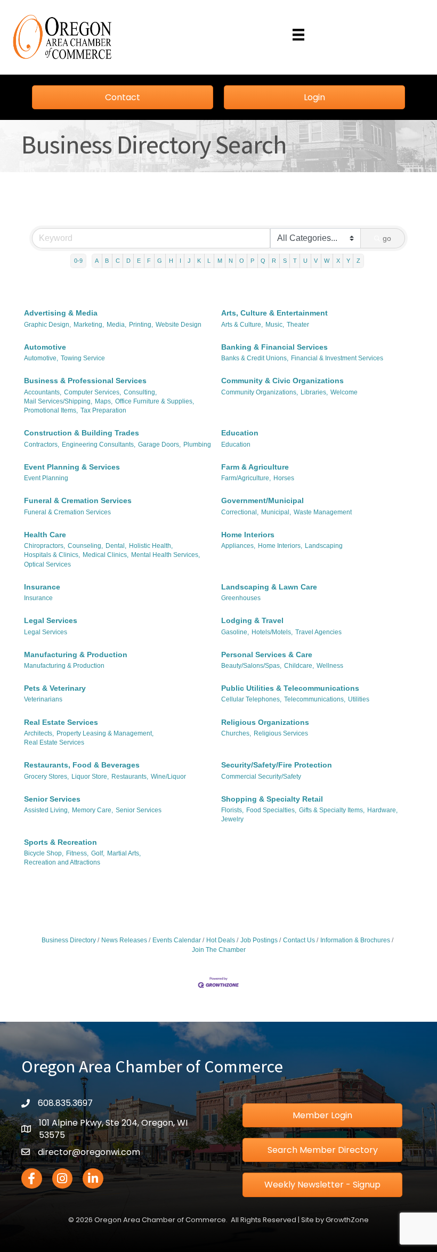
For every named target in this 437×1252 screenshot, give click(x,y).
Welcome (344, 392)
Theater (298, 324)
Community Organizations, (259, 392)
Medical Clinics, (105, 555)
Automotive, (41, 358)
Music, (274, 324)
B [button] (107, 260)
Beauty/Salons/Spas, (251, 665)
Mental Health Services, (165, 555)
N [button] (231, 260)
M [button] (219, 260)
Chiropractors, (44, 546)
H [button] (171, 260)
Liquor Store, (90, 776)
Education (239, 433)
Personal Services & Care (266, 654)
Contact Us (299, 940)
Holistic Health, (151, 546)
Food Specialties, (271, 810)
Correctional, (239, 512)
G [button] (159, 260)
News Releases (124, 940)
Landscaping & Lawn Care (269, 587)
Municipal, (276, 512)
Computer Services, (92, 392)
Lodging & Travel (252, 620)
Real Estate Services (61, 722)
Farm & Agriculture (255, 467)
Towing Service (83, 358)
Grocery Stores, (46, 776)
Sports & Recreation (60, 842)
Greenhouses (241, 598)
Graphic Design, (47, 324)
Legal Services (50, 620)
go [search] (387, 238)
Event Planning (46, 478)
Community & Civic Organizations (282, 380)
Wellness (330, 665)
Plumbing (197, 444)
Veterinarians (43, 699)
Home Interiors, (280, 546)
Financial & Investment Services (337, 358)
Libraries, (314, 392)
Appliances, (238, 546)
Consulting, (140, 392)
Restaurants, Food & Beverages (82, 765)
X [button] (338, 260)
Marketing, (89, 324)
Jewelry (232, 819)
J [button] (189, 260)
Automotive (45, 347)
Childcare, (299, 665)
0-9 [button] (78, 260)
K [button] (199, 260)
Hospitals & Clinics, (52, 555)
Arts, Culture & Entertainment (274, 313)
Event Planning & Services (72, 467)
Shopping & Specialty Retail (272, 799)
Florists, (232, 810)
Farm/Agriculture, (246, 478)
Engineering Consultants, (98, 444)
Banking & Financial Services (274, 347)
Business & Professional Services (85, 380)
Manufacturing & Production (75, 654)
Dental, (116, 546)
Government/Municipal (262, 500)
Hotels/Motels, (272, 632)
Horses (283, 478)
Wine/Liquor (168, 776)
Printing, (141, 324)
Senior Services (52, 799)
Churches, (236, 733)
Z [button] (358, 260)
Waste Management (323, 512)
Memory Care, (92, 810)
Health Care (45, 534)
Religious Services (281, 733)
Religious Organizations (265, 722)
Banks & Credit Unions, (254, 358)
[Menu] (298, 34)
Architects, (39, 733)
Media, (116, 324)
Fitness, (77, 853)
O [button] (241, 260)
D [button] (128, 260)
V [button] (316, 260)
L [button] (209, 260)
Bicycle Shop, (43, 853)
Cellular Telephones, (251, 699)
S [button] (285, 260)
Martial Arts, (124, 853)
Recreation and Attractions (62, 862)
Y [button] (348, 260)
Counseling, (85, 546)
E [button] (139, 260)
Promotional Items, (51, 410)
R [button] (274, 260)
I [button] (180, 260)
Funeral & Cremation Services (78, 500)
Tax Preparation (103, 410)
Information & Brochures (355, 940)
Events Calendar (176, 940)
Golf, (97, 853)
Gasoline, (235, 632)
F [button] (149, 260)
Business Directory (69, 940)
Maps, (103, 401)
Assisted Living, (46, 810)
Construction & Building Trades (81, 433)
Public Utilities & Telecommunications (290, 688)
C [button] (118, 260)
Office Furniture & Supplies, (154, 401)
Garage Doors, (159, 444)
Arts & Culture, (242, 324)
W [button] (326, 260)
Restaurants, (129, 776)
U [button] (305, 260)
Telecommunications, (314, 699)
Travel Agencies (318, 632)
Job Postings (259, 940)
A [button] (97, 260)
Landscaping (324, 546)
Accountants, (42, 392)
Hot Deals (220, 940)
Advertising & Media (61, 313)
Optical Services (47, 564)
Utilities (358, 699)
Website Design (178, 324)
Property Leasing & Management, (104, 733)
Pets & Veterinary (55, 688)
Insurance (42, 587)
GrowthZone (347, 1220)
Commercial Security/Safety (261, 776)
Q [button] (263, 260)
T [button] (295, 260)
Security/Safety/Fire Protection (276, 765)
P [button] (252, 260)
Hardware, (382, 810)
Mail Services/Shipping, (58, 401)
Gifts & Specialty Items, (332, 810)
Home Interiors (247, 534)
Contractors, (41, 444)
